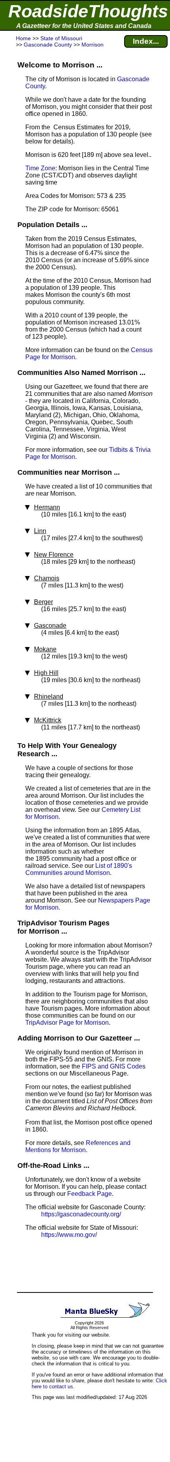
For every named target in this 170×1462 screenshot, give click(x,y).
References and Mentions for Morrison (77, 1146)
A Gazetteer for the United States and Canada (83, 25)
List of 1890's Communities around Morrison (78, 869)
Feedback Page (89, 1193)
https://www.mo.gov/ (69, 1234)
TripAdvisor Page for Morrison (67, 1022)
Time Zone (40, 168)
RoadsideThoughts (88, 11)
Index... (146, 41)
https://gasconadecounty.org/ (81, 1214)
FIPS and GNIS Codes (113, 1066)
